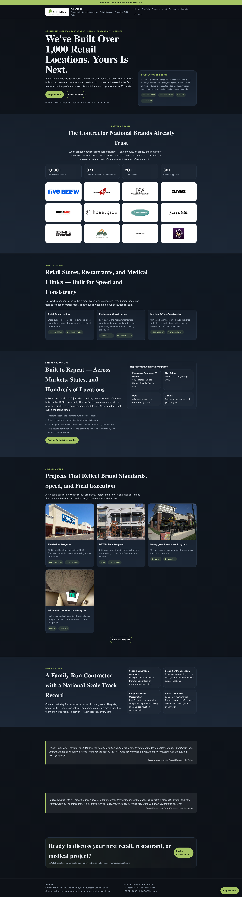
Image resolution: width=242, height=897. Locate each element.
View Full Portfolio (121, 639)
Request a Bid (136, 2)
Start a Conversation (183, 852)
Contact (138, 14)
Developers (174, 9)
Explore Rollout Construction (62, 440)
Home (137, 9)
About (164, 9)
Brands (184, 9)
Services (156, 9)
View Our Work (75, 94)
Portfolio (146, 9)
